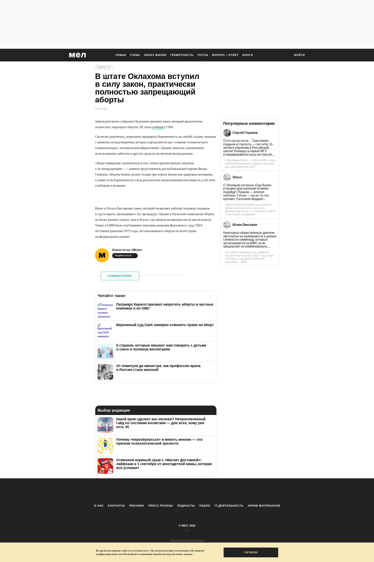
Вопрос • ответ (225, 55)
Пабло (204, 505)
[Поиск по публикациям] (286, 55)
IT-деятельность (228, 505)
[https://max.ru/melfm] (219, 491)
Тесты (202, 55)
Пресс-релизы (160, 505)
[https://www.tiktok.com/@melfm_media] (187, 491)
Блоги (248, 55)
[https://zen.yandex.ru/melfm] (165, 491)
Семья (120, 55)
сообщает (158, 127)
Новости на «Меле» (127, 250)
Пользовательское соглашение (187, 540)
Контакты (116, 505)
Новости (103, 67)
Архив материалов (264, 505)
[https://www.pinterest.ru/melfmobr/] (198, 491)
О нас (99, 505)
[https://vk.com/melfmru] (176, 491)
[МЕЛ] (77, 55)
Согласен (251, 552)
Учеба (135, 55)
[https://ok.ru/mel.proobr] (208, 491)
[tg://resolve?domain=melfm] (155, 491)
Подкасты (186, 505)
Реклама (136, 505)
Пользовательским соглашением (170, 550)
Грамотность (181, 55)
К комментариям (119, 276)
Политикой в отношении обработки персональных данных (158, 554)
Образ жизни (155, 55)
